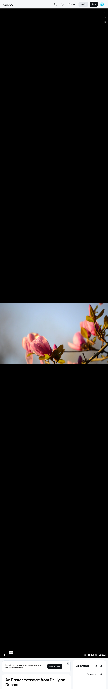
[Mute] (85, 655)
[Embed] (105, 27)
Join (94, 4)
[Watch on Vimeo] (102, 655)
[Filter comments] (101, 674)
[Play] (4, 655)
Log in (83, 4)
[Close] (68, 663)
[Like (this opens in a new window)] (105, 12)
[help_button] (62, 4)
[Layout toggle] (101, 666)
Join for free (54, 666)
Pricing (71, 4)
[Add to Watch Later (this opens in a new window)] (105, 17)
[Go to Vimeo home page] (8, 4)
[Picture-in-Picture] (92, 655)
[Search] (55, 4)
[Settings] (88, 655)
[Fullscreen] (96, 655)
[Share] (105, 22)
